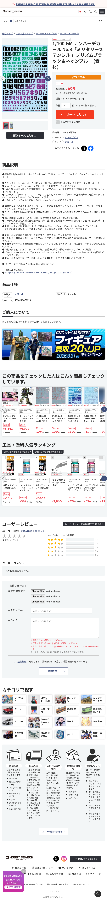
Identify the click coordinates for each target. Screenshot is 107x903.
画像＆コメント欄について (33, 530)
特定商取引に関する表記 (58, 884)
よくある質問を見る (52, 831)
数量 (58, 105)
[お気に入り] (85, 11)
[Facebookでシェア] (90, 148)
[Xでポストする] (84, 148)
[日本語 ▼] (80, 11)
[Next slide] (48, 78)
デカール (69, 141)
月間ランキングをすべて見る (47, 451)
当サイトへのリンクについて (85, 884)
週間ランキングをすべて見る (16, 451)
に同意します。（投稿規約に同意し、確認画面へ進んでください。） (55, 661)
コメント (13, 619)
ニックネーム (15, 609)
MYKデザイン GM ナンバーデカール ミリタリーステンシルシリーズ (38, 272)
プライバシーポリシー (33, 884)
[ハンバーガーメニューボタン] (102, 11)
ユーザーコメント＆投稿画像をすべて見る (83, 524)
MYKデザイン (71, 137)
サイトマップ (53, 891)
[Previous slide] (3, 409)
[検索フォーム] (95, 11)
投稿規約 (22, 661)
